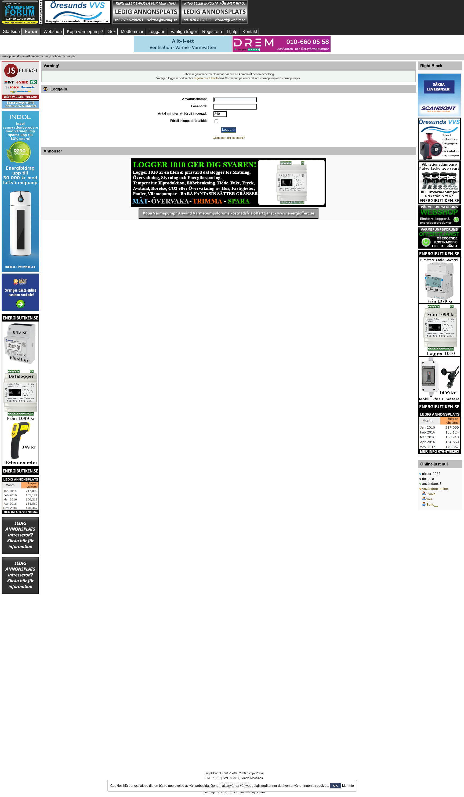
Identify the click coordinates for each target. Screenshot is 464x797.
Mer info (348, 786)
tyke (429, 499)
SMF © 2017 (231, 778)
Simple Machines (252, 778)
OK (335, 785)
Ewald (431, 494)
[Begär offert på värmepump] (228, 213)
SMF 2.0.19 (212, 778)
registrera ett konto (206, 78)
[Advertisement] (282, 12)
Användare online (435, 489)
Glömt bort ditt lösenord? (229, 137)
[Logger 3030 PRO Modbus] (228, 182)
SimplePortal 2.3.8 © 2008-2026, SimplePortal (234, 773)
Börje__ (432, 505)
